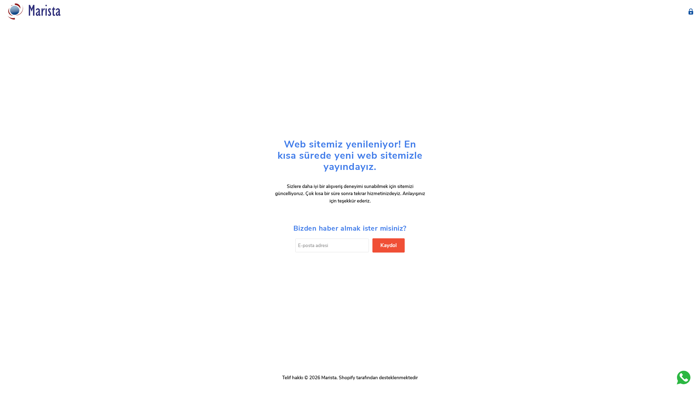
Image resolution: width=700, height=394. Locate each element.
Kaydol (388, 245)
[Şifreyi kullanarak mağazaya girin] (691, 11)
